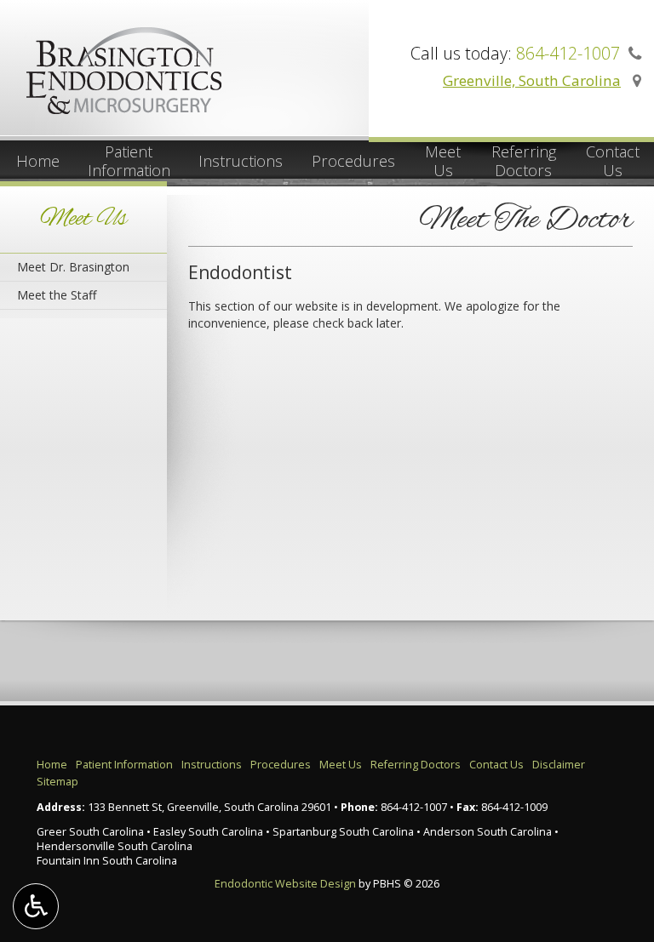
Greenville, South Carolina (532, 80)
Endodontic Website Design (285, 883)
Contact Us (496, 764)
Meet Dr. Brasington (73, 267)
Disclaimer (558, 764)
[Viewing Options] (36, 906)
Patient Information (124, 764)
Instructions (240, 161)
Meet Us (83, 219)
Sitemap (57, 781)
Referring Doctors (415, 764)
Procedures (353, 161)
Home (38, 161)
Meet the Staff (56, 295)
